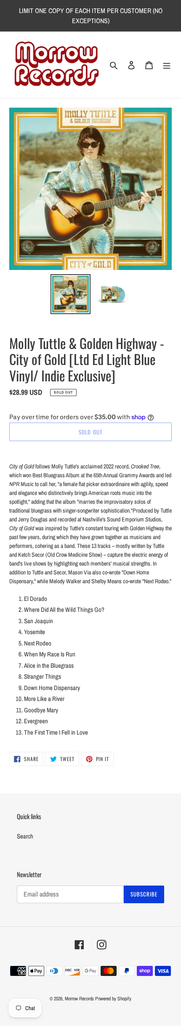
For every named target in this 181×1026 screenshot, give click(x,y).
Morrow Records (79, 998)
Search (25, 836)
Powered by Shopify (113, 998)
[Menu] (167, 65)
